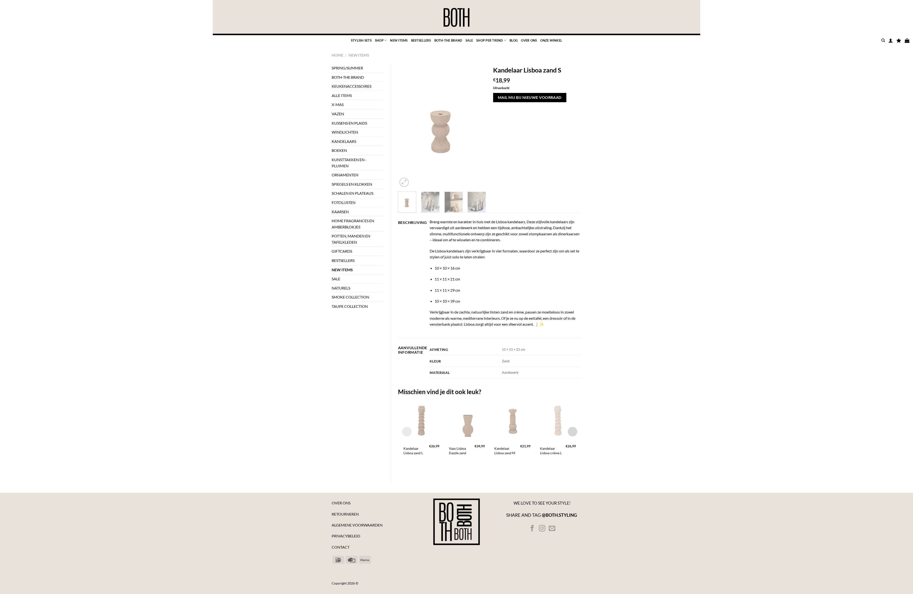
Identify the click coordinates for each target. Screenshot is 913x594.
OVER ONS (529, 40)
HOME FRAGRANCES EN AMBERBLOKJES (353, 223)
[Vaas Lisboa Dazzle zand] (467, 420)
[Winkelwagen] (907, 40)
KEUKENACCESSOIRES (351, 86)
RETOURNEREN (345, 514)
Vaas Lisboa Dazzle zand (457, 450)
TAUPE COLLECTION (350, 306)
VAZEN (338, 113)
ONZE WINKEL (551, 40)
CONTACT (341, 547)
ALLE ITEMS (342, 95)
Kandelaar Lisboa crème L (551, 450)
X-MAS (338, 104)
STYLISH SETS (361, 40)
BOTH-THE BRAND (448, 40)
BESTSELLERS (421, 40)
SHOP (379, 40)
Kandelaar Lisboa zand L (413, 450)
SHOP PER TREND (489, 40)
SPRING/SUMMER (347, 68)
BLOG (514, 40)
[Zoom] (404, 182)
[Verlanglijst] (898, 40)
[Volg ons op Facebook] (532, 528)
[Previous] (405, 125)
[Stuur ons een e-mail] (552, 528)
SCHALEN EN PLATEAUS (352, 193)
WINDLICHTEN (345, 132)
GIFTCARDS (342, 251)
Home (337, 55)
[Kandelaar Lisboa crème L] (558, 420)
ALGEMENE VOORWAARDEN (357, 525)
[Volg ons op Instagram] (542, 528)
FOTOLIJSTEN (343, 202)
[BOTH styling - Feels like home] (456, 17)
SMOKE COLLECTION (350, 297)
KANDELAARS (344, 141)
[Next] (478, 125)
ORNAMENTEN (345, 175)
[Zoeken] (883, 40)
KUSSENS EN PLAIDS (349, 123)
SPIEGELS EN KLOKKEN (352, 184)
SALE (469, 40)
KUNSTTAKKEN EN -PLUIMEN (349, 162)
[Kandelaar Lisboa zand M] (512, 420)
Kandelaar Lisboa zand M (504, 450)
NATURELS (341, 288)
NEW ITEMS (399, 40)
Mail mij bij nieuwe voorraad (530, 97)
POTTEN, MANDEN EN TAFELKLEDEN (351, 239)
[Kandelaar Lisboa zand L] (421, 420)
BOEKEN (339, 150)
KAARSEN (340, 211)
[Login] (890, 40)
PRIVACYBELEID (346, 536)
